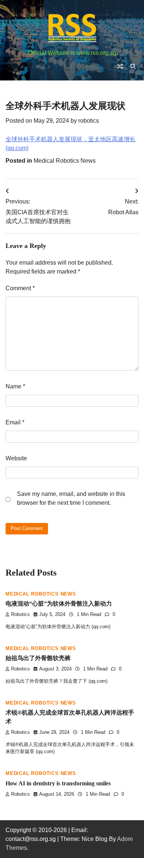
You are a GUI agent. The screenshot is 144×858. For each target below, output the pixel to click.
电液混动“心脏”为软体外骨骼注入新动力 (59, 603)
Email (15, 422)
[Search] (132, 66)
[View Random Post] (120, 66)
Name (15, 386)
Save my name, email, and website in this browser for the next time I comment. (71, 498)
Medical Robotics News (65, 161)
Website (16, 458)
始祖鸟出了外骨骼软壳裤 (38, 658)
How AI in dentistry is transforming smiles (58, 783)
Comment (20, 288)
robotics (88, 120)
